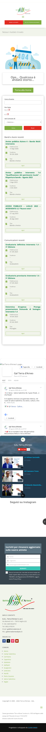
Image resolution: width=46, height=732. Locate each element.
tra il (6, 110)
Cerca (13, 128)
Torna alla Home (23, 90)
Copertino (7, 659)
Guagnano (7, 668)
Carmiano (7, 657)
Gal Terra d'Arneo (23, 373)
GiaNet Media (32, 728)
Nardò (6, 673)
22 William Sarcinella (31, 457)
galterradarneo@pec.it (14, 632)
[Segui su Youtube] (17, 641)
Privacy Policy (17, 579)
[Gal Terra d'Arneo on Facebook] (7, 371)
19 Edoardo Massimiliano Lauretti (33, 485)
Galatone (7, 662)
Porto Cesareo (9, 676)
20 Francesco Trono (31, 471)
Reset (32, 128)
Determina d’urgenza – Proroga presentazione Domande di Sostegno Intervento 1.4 (23, 309)
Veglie (6, 682)
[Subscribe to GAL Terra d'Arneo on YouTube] (24, 449)
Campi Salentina (10, 654)
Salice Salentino (9, 679)
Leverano (7, 671)
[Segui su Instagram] (12, 641)
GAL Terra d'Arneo (23, 444)
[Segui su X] (8, 641)
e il (5, 114)
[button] (22, 456)
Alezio (6, 651)
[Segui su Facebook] (4, 641)
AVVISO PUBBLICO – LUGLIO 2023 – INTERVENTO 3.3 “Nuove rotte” (23, 207)
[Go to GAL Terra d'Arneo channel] (23, 439)
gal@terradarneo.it (14, 629)
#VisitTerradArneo (32, 22)
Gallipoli (7, 665)
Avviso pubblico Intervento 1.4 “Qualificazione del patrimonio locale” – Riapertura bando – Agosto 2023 (23, 175)
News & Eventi (13, 22)
